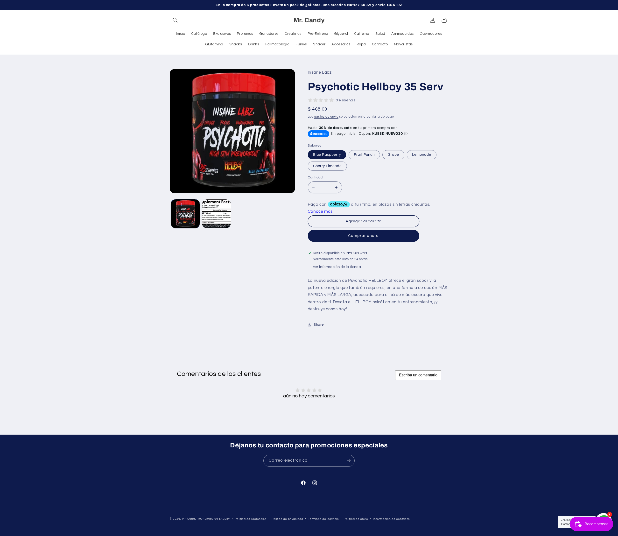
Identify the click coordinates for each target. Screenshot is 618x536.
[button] (175, 20)
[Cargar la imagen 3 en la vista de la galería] (216, 213)
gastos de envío (326, 116)
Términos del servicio (323, 519)
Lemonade (421, 154)
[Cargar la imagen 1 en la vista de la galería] (185, 213)
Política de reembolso (251, 519)
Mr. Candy (189, 518)
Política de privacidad (287, 519)
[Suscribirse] (348, 460)
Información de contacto (391, 519)
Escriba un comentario (418, 375)
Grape (393, 154)
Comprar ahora (363, 236)
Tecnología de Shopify (213, 518)
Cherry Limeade (327, 166)
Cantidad (315, 177)
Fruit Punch (364, 154)
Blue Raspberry (327, 154)
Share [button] (319, 325)
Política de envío (356, 519)
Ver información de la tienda (337, 267)
